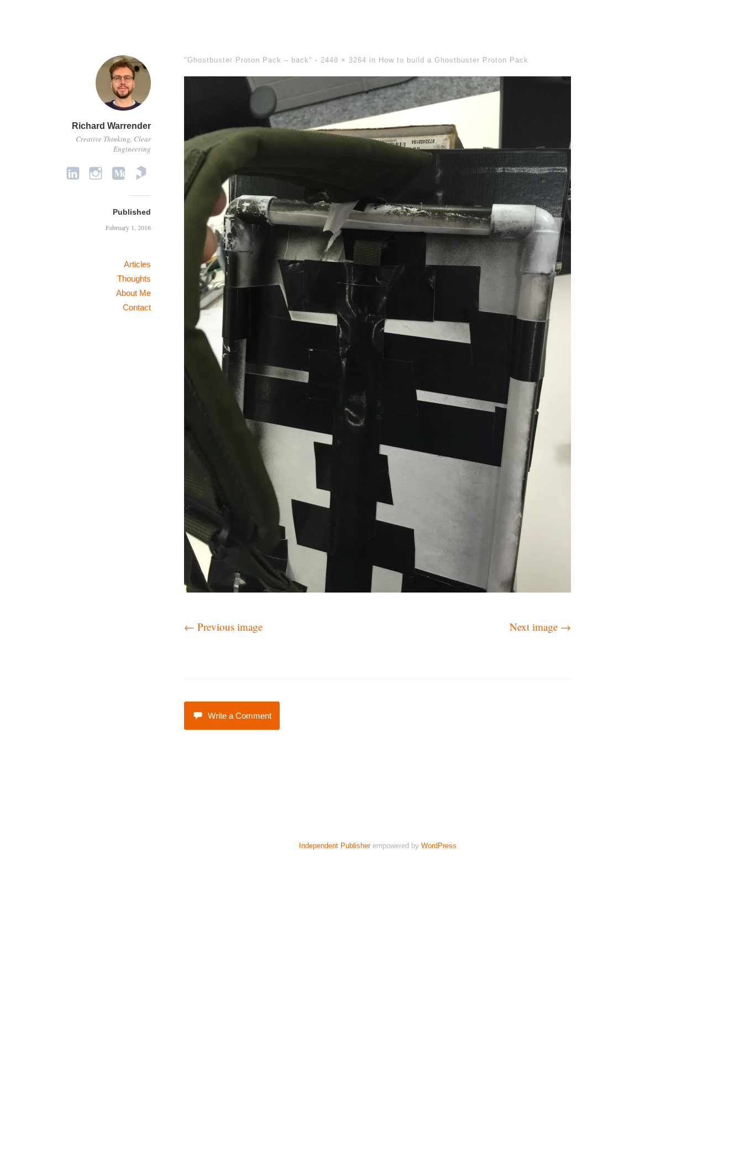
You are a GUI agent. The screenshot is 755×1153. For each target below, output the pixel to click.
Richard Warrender (111, 126)
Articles (137, 264)
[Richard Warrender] (123, 112)
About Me (133, 293)
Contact (137, 307)
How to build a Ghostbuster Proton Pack (453, 60)
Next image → (540, 626)
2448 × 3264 (343, 60)
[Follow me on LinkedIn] (73, 173)
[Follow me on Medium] (118, 173)
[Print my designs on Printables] (141, 173)
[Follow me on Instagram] (96, 173)
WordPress (439, 846)
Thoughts (134, 278)
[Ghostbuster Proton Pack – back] (377, 588)
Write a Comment (239, 715)
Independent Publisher (334, 846)
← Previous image (223, 626)
